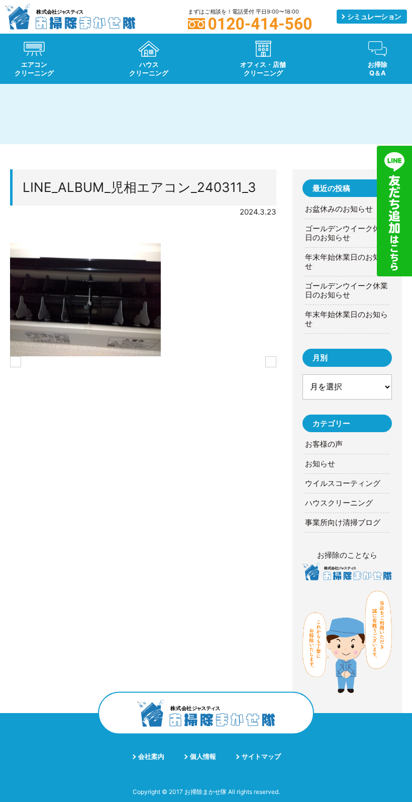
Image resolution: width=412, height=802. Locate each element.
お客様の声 (324, 444)
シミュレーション (374, 16)
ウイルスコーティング (342, 483)
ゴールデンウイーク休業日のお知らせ (346, 233)
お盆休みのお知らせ (339, 209)
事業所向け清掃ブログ (342, 522)
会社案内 (151, 756)
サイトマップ (261, 756)
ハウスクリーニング (339, 503)
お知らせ (320, 463)
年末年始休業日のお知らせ (346, 262)
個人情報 (203, 756)
